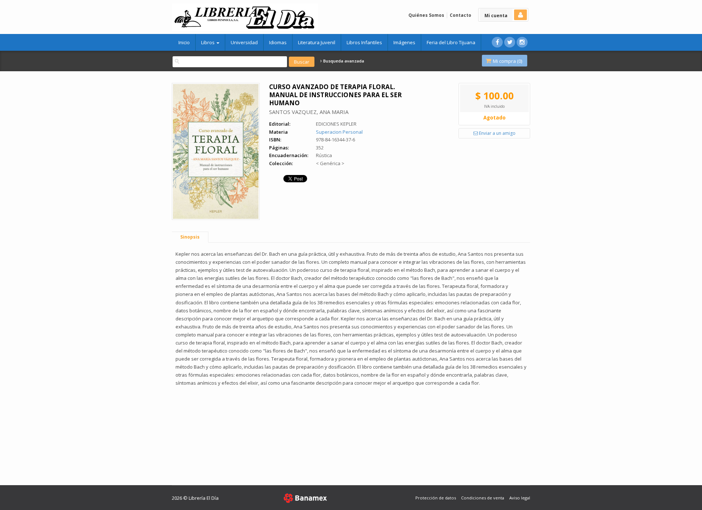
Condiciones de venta (482, 498)
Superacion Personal (339, 132)
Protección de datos (435, 498)
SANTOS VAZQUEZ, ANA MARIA (308, 111)
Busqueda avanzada (343, 61)
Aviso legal (519, 498)
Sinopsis (190, 237)
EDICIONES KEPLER (336, 124)
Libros (208, 42)
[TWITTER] (509, 42)
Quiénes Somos (426, 15)
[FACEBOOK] (497, 42)
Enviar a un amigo (497, 133)
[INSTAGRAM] (522, 42)
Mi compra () (507, 61)
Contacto (460, 15)
